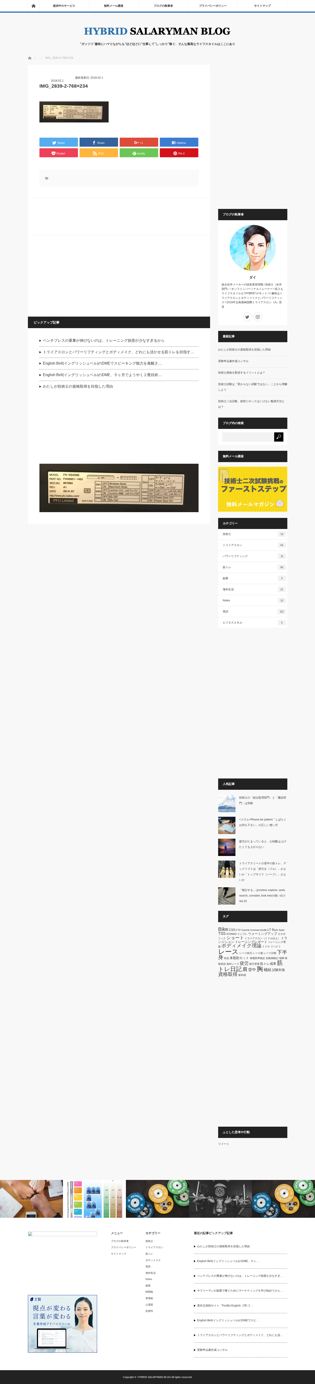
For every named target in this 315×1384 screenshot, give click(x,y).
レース (228, 951)
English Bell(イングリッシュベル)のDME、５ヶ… (228, 1261)
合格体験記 (272, 958)
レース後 (258, 953)
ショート (235, 937)
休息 (226, 958)
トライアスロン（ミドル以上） (262, 938)
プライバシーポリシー (213, 5)
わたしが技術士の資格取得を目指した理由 (78, 386)
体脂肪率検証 (257, 958)
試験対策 (278, 970)
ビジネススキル (253, 622)
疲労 (244, 963)
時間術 (149, 1291)
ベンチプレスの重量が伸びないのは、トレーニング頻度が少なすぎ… (240, 1275)
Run (275, 930)
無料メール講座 (113, 5)
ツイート (223, 1144)
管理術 (149, 1298)
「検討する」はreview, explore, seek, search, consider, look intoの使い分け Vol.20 (263, 895)
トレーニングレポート (251, 942)
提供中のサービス (64, 5)
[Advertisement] (74, 275)
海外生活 (253, 589)
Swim (282, 930)
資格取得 (228, 974)
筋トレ (253, 567)
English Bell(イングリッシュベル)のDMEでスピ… (228, 1320)
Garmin (245, 930)
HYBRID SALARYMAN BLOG (154, 1377)
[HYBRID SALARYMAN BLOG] (157, 37)
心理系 (149, 1304)
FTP (238, 930)
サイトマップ (262, 5)
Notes (253, 600)
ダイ (252, 277)
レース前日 (245, 953)
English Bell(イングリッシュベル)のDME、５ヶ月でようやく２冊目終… (102, 375)
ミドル (266, 946)
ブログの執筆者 (163, 5)
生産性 (149, 1311)
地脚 (281, 958)
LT (269, 930)
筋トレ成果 (268, 963)
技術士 (253, 534)
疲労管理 (254, 963)
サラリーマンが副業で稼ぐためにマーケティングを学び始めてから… (240, 1290)
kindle (263, 930)
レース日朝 (270, 953)
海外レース (232, 963)
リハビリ (275, 946)
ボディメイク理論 (241, 945)
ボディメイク (153, 1260)
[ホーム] (33, 6)
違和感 (242, 975)
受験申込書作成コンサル (233, 361)
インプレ (242, 934)
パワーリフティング (253, 556)
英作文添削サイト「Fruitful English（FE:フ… (225, 1305)
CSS (232, 930)
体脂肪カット (239, 958)
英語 (253, 611)
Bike (223, 929)
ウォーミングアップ (262, 934)
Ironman (255, 930)
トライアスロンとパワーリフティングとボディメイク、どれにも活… (240, 1335)
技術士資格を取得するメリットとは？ (241, 372)
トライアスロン (253, 545)
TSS (222, 933)
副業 (253, 578)
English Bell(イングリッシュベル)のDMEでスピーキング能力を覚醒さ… (102, 363)
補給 (267, 970)
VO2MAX (231, 934)
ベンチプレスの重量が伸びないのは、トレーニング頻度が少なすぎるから (104, 340)
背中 (252, 970)
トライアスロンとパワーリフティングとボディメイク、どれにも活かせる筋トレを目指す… (118, 352)
